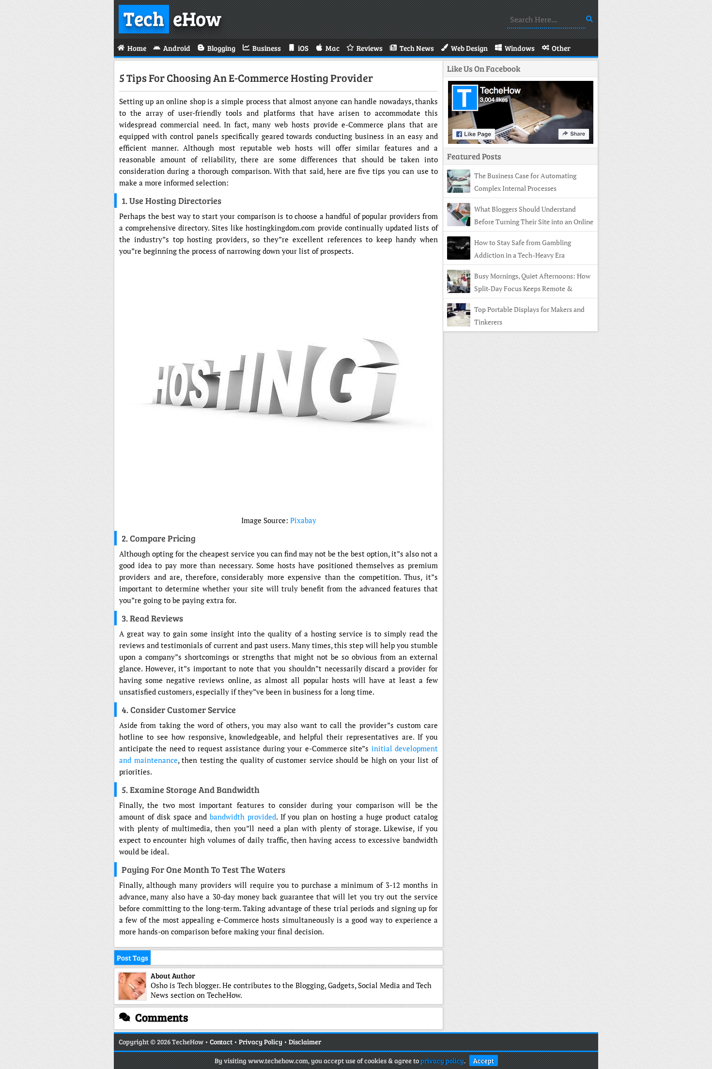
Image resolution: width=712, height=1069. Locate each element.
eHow (172, 18)
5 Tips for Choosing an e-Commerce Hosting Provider (246, 77)
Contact (221, 1041)
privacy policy (442, 1060)
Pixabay (303, 520)
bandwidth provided (243, 816)
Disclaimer (305, 1041)
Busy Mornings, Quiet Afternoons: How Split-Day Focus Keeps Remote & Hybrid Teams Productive (518, 288)
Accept (483, 1060)
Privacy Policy (260, 1041)
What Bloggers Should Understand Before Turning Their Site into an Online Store (520, 221)
